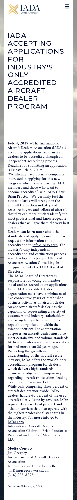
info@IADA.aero (45, 245)
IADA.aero (16, 422)
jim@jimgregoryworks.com (28, 470)
